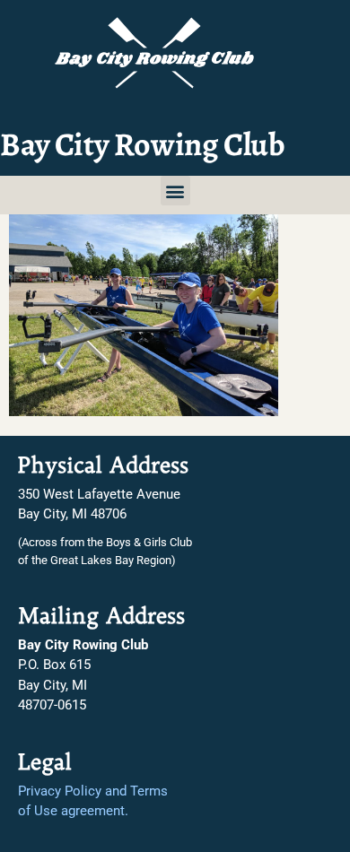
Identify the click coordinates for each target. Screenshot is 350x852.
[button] (175, 190)
